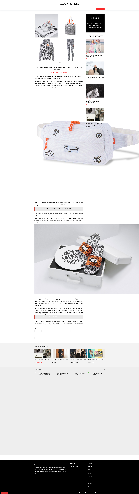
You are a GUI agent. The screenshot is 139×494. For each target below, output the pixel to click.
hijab (43, 330)
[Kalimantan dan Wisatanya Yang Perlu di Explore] (54, 412)
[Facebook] (39, 338)
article (87, 53)
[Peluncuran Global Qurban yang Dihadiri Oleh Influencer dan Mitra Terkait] (36, 412)
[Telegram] (68, 338)
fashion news (65, 72)
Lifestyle (90, 473)
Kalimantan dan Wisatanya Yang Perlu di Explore (62, 374)
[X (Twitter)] (49, 338)
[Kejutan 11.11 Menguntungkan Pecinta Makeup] (72, 412)
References (91, 486)
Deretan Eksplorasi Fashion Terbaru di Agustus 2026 (94, 56)
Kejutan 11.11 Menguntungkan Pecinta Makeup (80, 374)
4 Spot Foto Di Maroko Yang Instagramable (97, 374)
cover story (88, 76)
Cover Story (91, 480)
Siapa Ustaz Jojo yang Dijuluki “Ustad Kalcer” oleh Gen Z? (95, 78)
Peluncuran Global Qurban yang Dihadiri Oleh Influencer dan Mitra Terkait (44, 374)
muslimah (63, 330)
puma (68, 330)
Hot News (40, 372)
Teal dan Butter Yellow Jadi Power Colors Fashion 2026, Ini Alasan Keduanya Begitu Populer (96, 361)
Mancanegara (95, 372)
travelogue (63, 372)
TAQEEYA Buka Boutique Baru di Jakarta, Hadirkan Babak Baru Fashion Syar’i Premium (60, 361)
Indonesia (58, 372)
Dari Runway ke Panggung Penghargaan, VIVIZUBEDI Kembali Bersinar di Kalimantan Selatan (78, 361)
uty (91, 469)
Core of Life (88, 98)
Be (89, 469)
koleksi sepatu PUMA (55, 330)
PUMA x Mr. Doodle (74, 330)
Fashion (90, 466)
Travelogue (91, 476)
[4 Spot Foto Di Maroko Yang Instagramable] (89, 412)
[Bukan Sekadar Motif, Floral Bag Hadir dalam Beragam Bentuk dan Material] (42, 353)
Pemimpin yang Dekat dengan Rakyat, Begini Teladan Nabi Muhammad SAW (93, 101)
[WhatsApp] (78, 338)
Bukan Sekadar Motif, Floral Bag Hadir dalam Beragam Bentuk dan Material (94, 125)
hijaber (47, 330)
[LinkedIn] (59, 338)
